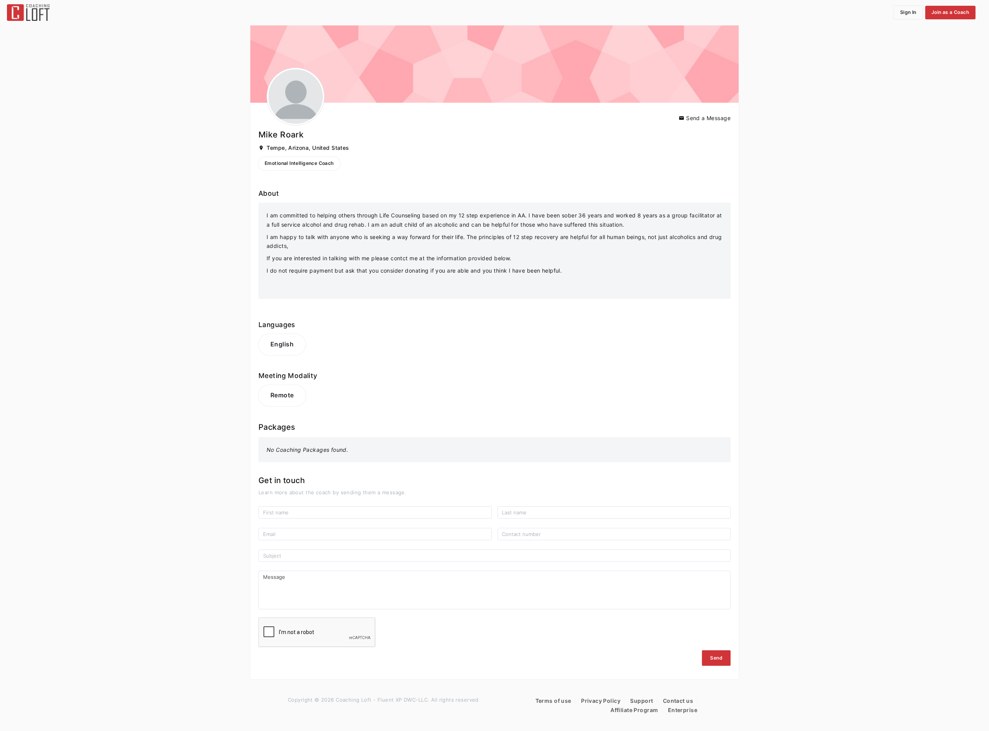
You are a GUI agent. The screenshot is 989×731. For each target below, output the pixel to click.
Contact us (678, 700)
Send (716, 658)
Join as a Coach (950, 12)
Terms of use (553, 700)
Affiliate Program (634, 710)
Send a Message (708, 118)
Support (641, 700)
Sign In (908, 12)
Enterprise (682, 710)
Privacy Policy (600, 700)
